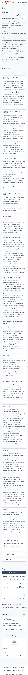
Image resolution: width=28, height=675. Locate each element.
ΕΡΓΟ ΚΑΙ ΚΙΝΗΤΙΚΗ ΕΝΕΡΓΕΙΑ (11, 237)
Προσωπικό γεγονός (21, 607)
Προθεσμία (6, 604)
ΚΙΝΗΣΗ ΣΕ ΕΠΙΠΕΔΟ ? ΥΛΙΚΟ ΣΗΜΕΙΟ (11, 112)
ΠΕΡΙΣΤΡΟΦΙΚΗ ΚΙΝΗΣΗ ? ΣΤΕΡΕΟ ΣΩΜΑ (13, 322)
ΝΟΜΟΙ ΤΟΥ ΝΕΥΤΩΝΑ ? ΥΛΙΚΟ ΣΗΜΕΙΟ (11, 193)
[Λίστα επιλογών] (23, 18)
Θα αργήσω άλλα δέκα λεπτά (10, 623)
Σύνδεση (24, 2)
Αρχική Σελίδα (9, 8)
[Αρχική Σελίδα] (9, 2)
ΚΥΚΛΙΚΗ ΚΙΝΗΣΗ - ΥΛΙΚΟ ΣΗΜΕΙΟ (12, 278)
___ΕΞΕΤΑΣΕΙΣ (7, 559)
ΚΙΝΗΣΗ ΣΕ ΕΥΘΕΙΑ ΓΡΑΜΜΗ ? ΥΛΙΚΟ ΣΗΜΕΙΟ (11, 78)
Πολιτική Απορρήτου (18, 670)
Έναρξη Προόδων (7, 628)
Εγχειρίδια (21, 667)
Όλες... (24, 614)
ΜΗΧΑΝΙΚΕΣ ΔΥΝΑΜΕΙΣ (9, 159)
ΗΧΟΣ (4, 509)
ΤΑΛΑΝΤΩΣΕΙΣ (7, 406)
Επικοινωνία (13, 667)
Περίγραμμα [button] (7, 68)
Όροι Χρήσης (7, 670)
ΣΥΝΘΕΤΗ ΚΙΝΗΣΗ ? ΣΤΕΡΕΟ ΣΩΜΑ (13, 381)
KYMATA (5, 450)
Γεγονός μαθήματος (16, 604)
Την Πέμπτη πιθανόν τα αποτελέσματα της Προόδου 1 (13, 618)
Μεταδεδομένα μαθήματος (13, 656)
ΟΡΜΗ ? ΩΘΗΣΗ (7, 216)
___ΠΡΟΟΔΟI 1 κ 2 (8, 554)
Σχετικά (6, 667)
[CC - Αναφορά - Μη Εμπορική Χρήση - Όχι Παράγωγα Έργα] (20, 15)
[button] (2, 2)
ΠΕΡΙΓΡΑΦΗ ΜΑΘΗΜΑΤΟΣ (10, 540)
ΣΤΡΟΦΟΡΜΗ (7, 356)
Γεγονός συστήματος (8, 607)
